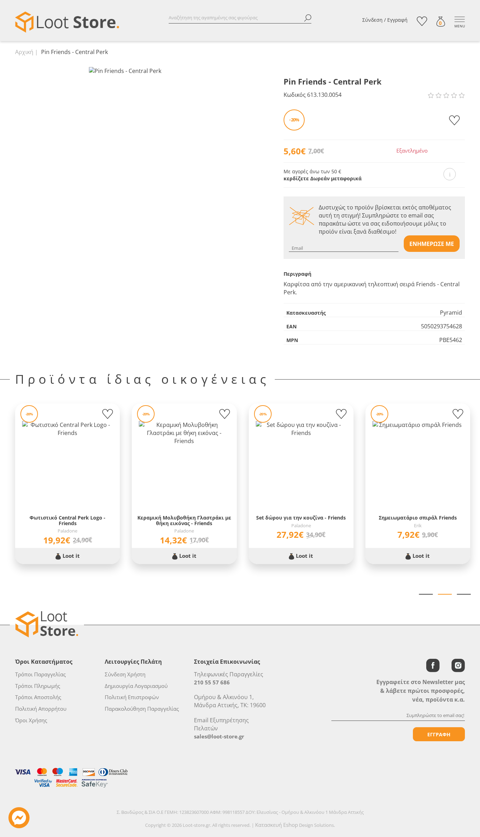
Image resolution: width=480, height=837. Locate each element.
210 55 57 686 (212, 682)
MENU (459, 26)
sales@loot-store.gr (219, 736)
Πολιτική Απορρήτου (40, 708)
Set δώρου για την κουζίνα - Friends (301, 517)
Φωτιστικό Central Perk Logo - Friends (67, 520)
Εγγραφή (397, 19)
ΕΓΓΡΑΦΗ (438, 734)
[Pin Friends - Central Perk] (125, 70)
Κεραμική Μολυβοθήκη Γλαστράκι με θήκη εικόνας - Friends (184, 520)
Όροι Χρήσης (31, 720)
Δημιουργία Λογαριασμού (136, 685)
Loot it (70, 555)
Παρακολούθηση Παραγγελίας (142, 708)
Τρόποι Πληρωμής (37, 685)
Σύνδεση (372, 19)
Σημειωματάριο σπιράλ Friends (418, 517)
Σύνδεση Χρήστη (125, 674)
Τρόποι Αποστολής (38, 697)
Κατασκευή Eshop (276, 824)
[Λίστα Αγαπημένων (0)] (422, 21)
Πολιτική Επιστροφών (132, 697)
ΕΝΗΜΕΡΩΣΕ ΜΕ (431, 244)
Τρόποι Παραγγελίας (40, 674)
